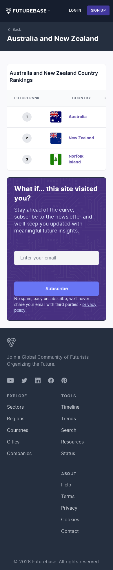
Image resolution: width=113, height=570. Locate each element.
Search (68, 430)
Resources (72, 442)
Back (17, 29)
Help (66, 485)
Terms (67, 496)
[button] (28, 11)
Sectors (15, 407)
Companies (19, 453)
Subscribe (56, 288)
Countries (17, 430)
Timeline (70, 407)
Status (68, 453)
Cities (13, 442)
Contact (70, 531)
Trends (68, 418)
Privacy (69, 508)
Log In (75, 10)
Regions (15, 418)
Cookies (70, 519)
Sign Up (98, 10)
